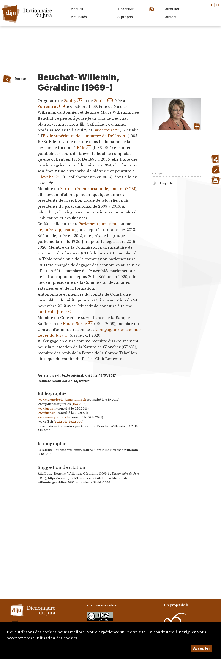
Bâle (81, 148)
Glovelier (46, 177)
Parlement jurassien (97, 224)
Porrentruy (48, 106)
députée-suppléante (56, 230)
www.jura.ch (46, 408)
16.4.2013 (79, 404)
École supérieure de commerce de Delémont (85, 136)
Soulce (100, 101)
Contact (170, 17)
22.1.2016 (61, 421)
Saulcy (70, 101)
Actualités (79, 17)
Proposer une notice (102, 605)
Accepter (201, 648)
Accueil (77, 9)
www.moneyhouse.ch (53, 417)
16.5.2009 (75, 421)
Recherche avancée (148, 18)
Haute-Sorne (75, 324)
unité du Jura (52, 312)
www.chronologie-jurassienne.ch (62, 399)
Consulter (172, 9)
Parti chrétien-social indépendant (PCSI (97, 189)
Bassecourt (103, 130)
